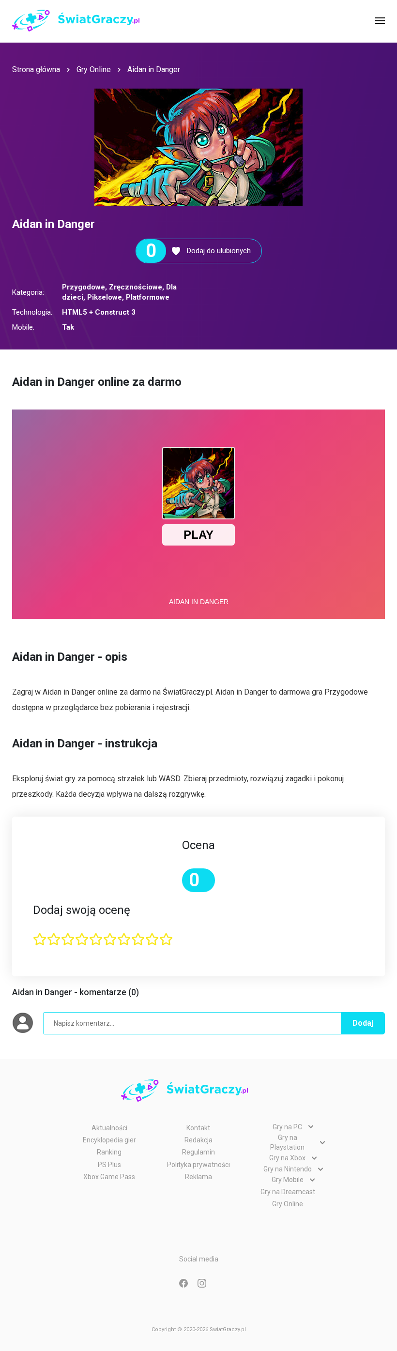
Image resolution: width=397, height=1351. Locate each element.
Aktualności (109, 1128)
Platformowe (147, 297)
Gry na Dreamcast (287, 1192)
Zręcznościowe (135, 287)
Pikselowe (104, 297)
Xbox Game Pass (109, 1177)
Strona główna (36, 69)
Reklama (198, 1177)
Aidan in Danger (153, 69)
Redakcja (198, 1140)
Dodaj (362, 1023)
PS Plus (109, 1165)
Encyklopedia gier (109, 1140)
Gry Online (93, 69)
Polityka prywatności (198, 1165)
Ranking (109, 1152)
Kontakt (198, 1128)
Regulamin (198, 1152)
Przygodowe (83, 287)
